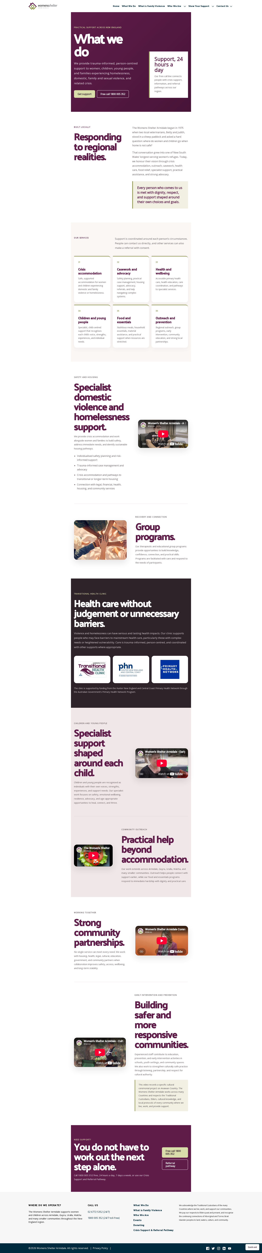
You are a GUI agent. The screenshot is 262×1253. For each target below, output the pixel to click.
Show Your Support (198, 6)
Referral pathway (170, 1164)
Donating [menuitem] (138, 1225)
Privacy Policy (100, 1248)
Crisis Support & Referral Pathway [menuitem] (153, 1230)
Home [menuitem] (116, 6)
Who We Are (174, 6)
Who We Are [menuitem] (141, 1215)
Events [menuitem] (137, 1220)
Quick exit (252, 1247)
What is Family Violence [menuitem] (151, 6)
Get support (84, 94)
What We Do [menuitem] (129, 6)
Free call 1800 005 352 (113, 94)
